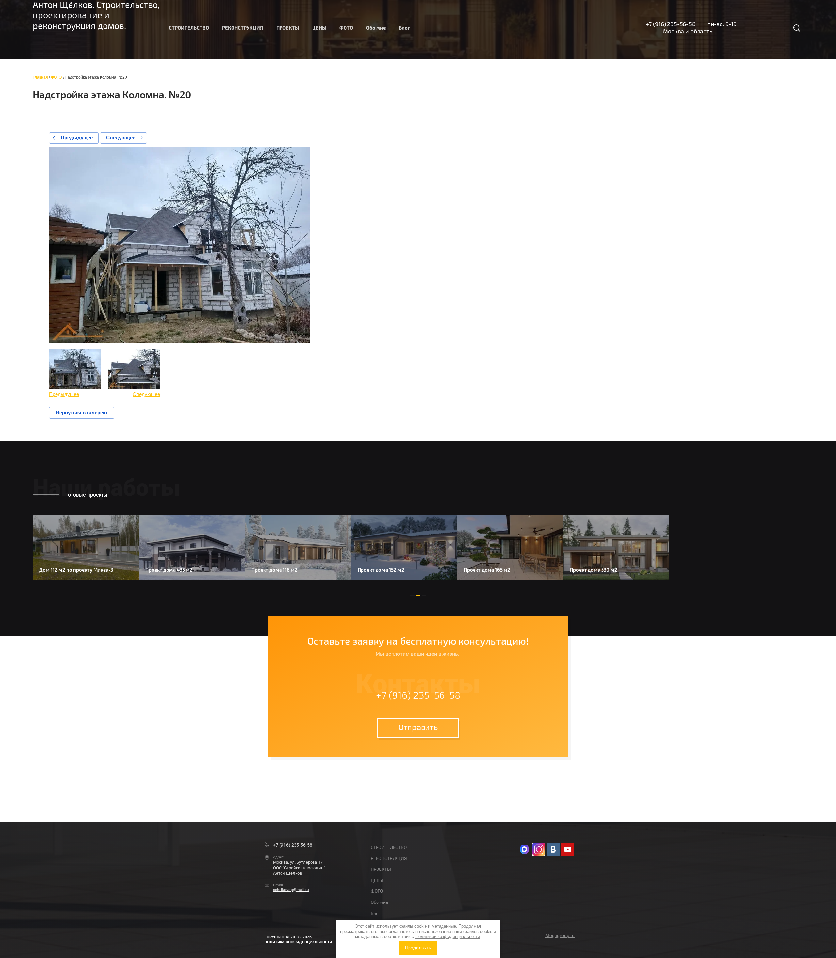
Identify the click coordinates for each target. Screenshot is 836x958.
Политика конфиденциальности (298, 942)
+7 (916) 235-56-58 (671, 24)
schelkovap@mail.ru (291, 889)
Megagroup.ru (560, 935)
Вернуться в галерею (81, 412)
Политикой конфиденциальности (447, 936)
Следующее (120, 137)
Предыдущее (77, 137)
